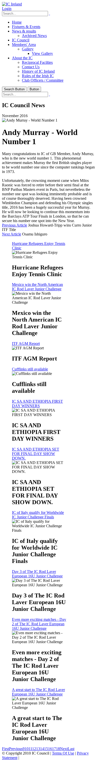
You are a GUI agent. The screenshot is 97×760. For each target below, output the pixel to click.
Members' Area (24, 44)
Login (6, 8)
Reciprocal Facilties (37, 62)
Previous (16, 749)
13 (38, 749)
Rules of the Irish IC (38, 76)
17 (54, 749)
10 (27, 749)
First (5, 749)
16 (50, 749)
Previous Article (14, 225)
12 (34, 749)
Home (17, 22)
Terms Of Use (63, 753)
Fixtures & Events (26, 27)
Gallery (28, 49)
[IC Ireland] (12, 4)
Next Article (11, 234)
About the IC (22, 58)
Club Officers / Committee (42, 80)
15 (46, 749)
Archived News (34, 35)
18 (58, 749)
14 (42, 749)
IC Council (20, 40)
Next (64, 749)
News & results (24, 31)
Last (71, 749)
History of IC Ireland (38, 71)
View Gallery (42, 53)
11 (30, 749)
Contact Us (31, 67)
